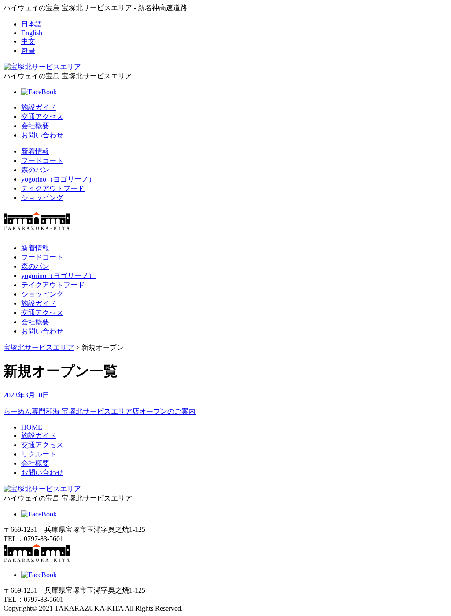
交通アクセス (42, 116)
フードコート (42, 160)
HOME (31, 427)
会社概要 (35, 126)
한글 (28, 50)
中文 (28, 41)
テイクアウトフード (53, 188)
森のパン (35, 170)
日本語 (31, 24)
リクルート (38, 454)
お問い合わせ (42, 135)
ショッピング (42, 197)
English (31, 33)
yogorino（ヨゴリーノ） (58, 179)
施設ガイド (38, 107)
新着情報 (35, 151)
